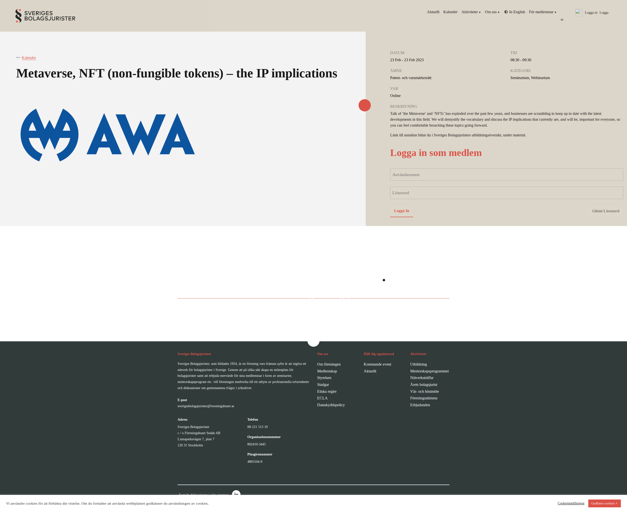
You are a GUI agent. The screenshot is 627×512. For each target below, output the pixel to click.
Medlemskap (327, 371)
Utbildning (418, 364)
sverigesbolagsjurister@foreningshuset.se (206, 406)
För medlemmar (541, 12)
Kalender (450, 12)
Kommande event (377, 364)
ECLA (322, 398)
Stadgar (323, 384)
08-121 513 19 (257, 427)
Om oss (491, 12)
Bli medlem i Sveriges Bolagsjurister (308, 295)
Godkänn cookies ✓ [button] (604, 503)
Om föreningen (329, 364)
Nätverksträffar (422, 378)
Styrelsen (324, 378)
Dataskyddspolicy (331, 405)
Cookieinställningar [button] (571, 503)
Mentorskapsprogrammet (429, 371)
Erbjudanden (420, 405)
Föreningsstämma (423, 398)
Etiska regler (327, 391)
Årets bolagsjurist (423, 384)
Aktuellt (433, 12)
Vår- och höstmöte (424, 391)
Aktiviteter (469, 12)
